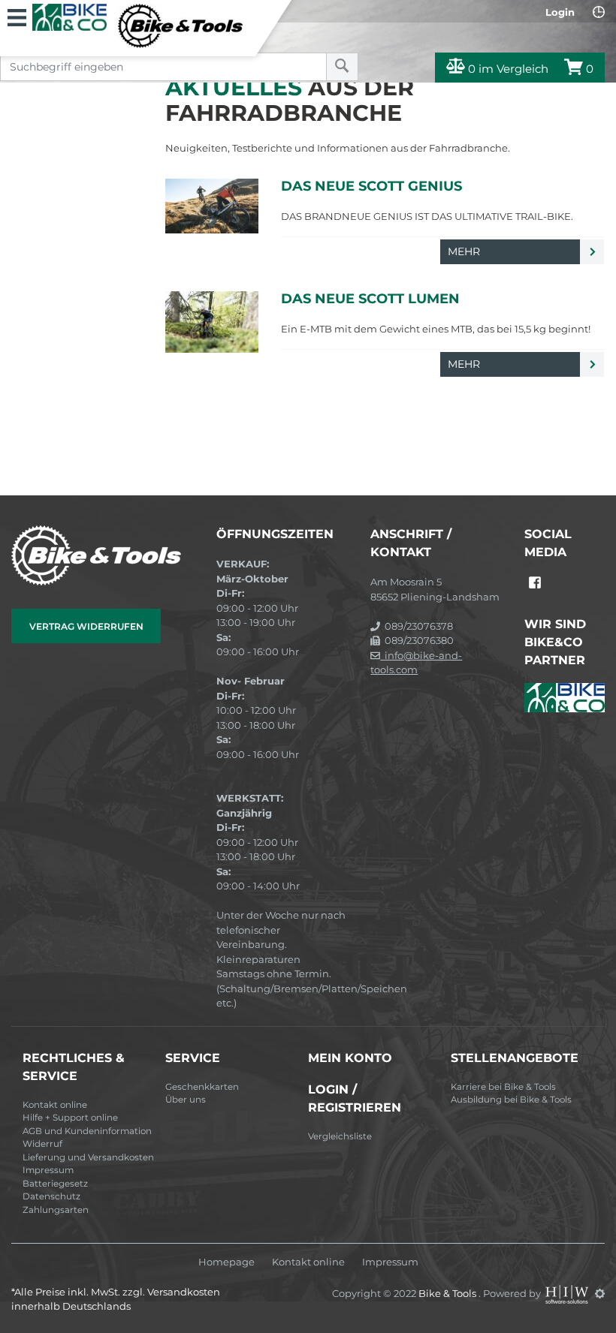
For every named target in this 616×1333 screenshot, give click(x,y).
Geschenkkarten (202, 1087)
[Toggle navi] (17, 16)
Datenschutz (51, 1196)
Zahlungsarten (56, 1210)
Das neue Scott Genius (371, 186)
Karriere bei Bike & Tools (503, 1087)
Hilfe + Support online (70, 1117)
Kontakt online (55, 1105)
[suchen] (342, 67)
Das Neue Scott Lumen (370, 298)
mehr (465, 251)
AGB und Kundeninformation (87, 1131)
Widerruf (42, 1144)
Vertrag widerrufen (86, 626)
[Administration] (600, 1293)
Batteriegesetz (55, 1183)
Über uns (185, 1099)
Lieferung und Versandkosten (88, 1157)
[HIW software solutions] (567, 1293)
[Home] (137, 26)
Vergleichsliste (340, 1136)
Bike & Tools (448, 1293)
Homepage (226, 1262)
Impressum (48, 1170)
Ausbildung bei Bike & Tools (511, 1099)
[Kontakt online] (599, 12)
